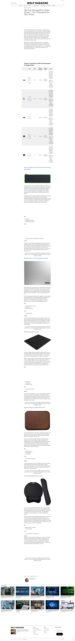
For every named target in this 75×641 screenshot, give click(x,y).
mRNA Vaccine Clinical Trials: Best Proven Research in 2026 (22, 597)
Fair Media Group (25, 639)
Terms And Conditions (36, 634)
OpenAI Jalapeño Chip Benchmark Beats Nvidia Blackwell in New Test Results (7, 597)
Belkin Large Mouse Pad (29, 117)
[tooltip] (60, 0)
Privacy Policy (35, 632)
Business (45, 631)
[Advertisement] (37, 23)
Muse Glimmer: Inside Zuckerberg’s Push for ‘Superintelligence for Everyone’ (52, 610)
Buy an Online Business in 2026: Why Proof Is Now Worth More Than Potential (67, 610)
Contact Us (34, 631)
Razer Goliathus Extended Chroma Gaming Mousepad (29, 80)
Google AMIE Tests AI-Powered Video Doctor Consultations (37, 610)
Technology (45, 632)
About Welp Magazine (36, 628)
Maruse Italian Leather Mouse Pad (29, 136)
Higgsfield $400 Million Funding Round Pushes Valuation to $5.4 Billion (67, 597)
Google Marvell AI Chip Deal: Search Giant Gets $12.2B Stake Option (52, 597)
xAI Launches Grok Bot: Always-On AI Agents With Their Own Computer (7, 610)
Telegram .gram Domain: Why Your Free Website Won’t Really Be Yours (37, 597)
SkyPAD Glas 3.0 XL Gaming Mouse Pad (29, 98)
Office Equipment (46, 628)
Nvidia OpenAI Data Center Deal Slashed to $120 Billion (22, 610)
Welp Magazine (32, 578)
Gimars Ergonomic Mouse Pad (29, 155)
